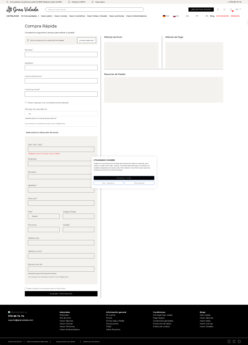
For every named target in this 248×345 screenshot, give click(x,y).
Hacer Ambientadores (70, 329)
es (237, 9)
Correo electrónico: (33, 76)
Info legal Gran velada (162, 315)
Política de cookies (161, 326)
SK (177, 16)
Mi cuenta (110, 315)
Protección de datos (162, 324)
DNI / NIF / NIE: (35, 145)
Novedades (222, 16)
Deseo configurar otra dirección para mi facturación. (46, 288)
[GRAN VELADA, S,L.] (25, 9)
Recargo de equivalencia (36, 109)
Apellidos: (29, 63)
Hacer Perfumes (67, 326)
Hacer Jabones (66, 321)
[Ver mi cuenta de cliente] (225, 9)
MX (187, 16)
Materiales (64, 315)
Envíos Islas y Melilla (115, 321)
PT (197, 16)
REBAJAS (235, 16)
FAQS (108, 326)
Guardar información (61, 294)
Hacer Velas (205, 321)
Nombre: (29, 50)
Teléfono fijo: (33, 238)
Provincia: (32, 225)
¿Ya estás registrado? (86, 40)
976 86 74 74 (235, 2)
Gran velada (205, 315)
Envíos (109, 318)
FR (207, 16)
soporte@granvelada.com (20, 320)
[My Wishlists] (218, 9)
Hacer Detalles (206, 326)
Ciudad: (66, 225)
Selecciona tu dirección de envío (42, 132)
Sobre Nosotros (113, 329)
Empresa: (32, 159)
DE (167, 16)
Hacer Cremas (66, 324)
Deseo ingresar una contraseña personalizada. (48, 103)
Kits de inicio (65, 318)
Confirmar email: (32, 89)
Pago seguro (159, 318)
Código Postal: (69, 212)
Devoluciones (112, 324)
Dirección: (33, 198)
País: (30, 212)
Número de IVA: (35, 264)
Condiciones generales (163, 321)
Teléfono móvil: (35, 251)
